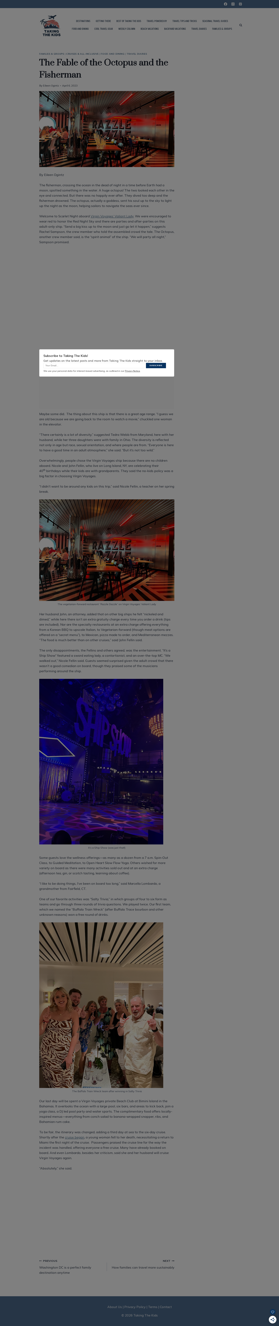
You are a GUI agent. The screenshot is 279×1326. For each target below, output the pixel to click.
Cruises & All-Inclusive (82, 53)
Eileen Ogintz (51, 85)
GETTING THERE (103, 21)
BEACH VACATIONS (150, 29)
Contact (166, 1307)
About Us (114, 1307)
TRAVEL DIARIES (199, 29)
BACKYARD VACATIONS (175, 29)
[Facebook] (225, 4)
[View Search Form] (241, 25)
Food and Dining (112, 53)
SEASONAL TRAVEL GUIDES (215, 21)
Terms (152, 1307)
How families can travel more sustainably (143, 1264)
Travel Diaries (137, 53)
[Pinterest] (240, 4)
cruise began (74, 1137)
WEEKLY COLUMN (126, 29)
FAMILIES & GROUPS (222, 29)
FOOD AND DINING (80, 29)
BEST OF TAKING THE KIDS (128, 21)
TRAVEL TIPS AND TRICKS (184, 21)
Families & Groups (51, 53)
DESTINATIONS (83, 21)
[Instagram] (233, 4)
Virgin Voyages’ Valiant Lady (112, 216)
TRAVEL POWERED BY (157, 21)
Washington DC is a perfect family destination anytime (65, 1267)
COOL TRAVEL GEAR (103, 29)
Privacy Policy (135, 1307)
